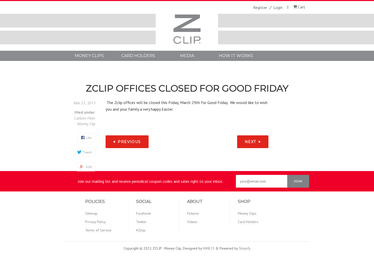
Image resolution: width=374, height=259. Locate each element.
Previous (129, 141)
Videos (192, 221)
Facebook (143, 213)
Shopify (245, 248)
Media (187, 55)
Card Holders (138, 55)
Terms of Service (98, 230)
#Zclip (141, 230)
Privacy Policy (95, 221)
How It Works (236, 55)
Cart (301, 6)
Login (277, 7)
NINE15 (208, 248)
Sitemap (91, 213)
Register (260, 7)
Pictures (193, 213)
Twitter (141, 221)
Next (250, 141)
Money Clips (89, 55)
